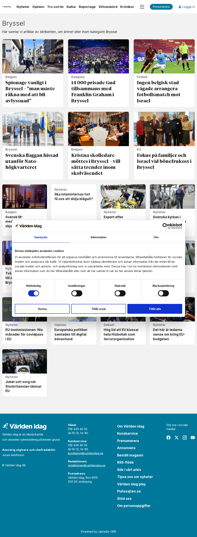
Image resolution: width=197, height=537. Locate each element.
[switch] (76, 293)
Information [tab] (98, 237)
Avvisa (42, 308)
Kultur (71, 7)
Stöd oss (124, 499)
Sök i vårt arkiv (129, 470)
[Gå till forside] (6, 6)
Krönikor (127, 7)
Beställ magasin (130, 455)
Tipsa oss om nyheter (135, 477)
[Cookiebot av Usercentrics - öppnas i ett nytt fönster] (165, 226)
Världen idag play (131, 484)
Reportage (87, 7)
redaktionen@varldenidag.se (86, 465)
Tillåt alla (155, 308)
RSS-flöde (125, 462)
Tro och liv (55, 7)
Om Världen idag (130, 426)
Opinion (38, 7)
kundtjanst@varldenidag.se (85, 453)
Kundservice (127, 433)
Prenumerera (128, 441)
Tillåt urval (99, 308)
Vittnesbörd (107, 7)
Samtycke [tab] (41, 237)
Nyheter (23, 7)
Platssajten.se (129, 491)
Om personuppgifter (134, 506)
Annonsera (126, 448)
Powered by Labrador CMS (98, 531)
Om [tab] (156, 237)
